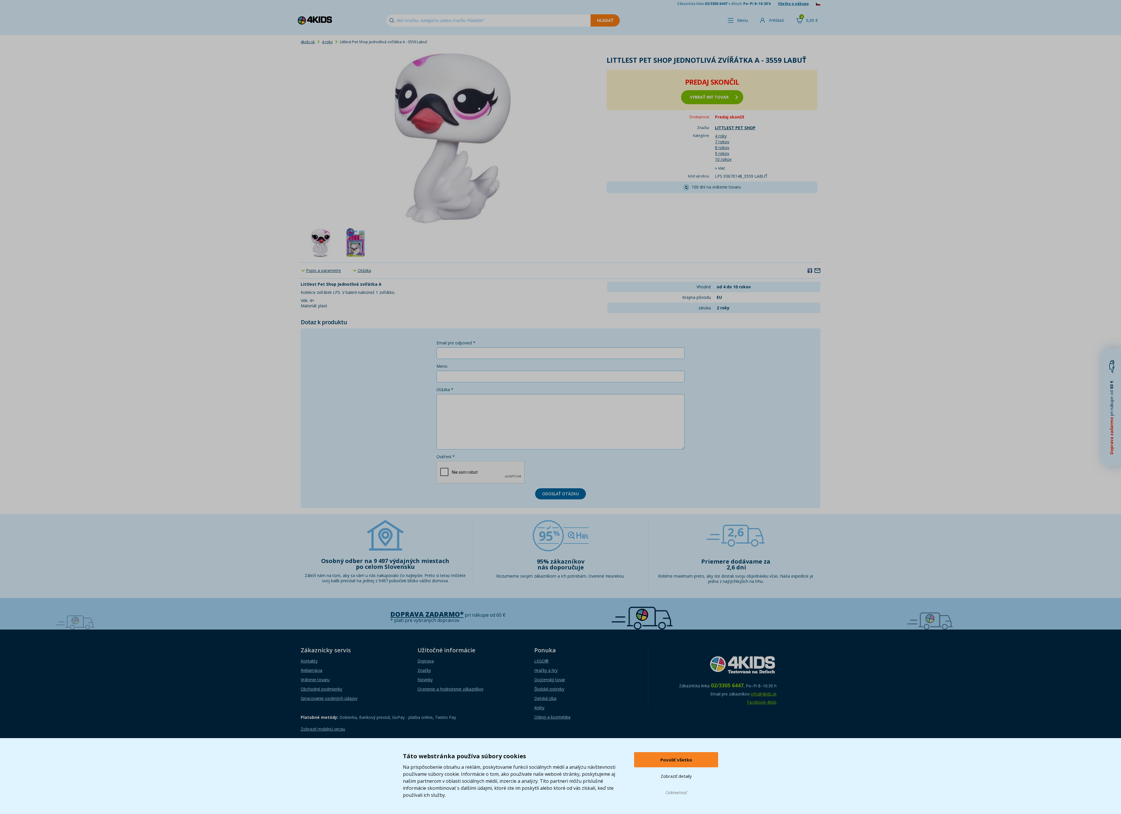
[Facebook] (809, 270)
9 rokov (722, 153)
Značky (424, 670)
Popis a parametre (323, 270)
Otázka (364, 270)
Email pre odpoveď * (456, 343)
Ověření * (445, 456)
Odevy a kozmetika (552, 717)
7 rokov (722, 141)
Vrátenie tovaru (315, 679)
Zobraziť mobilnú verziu (323, 729)
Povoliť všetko (676, 760)
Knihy (539, 707)
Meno (442, 366)
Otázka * (444, 389)
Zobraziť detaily (676, 776)
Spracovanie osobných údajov (329, 698)
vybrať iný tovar (709, 97)
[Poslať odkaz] (817, 270)
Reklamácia (311, 670)
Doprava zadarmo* (427, 614)
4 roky (327, 41)
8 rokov (722, 147)
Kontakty (309, 661)
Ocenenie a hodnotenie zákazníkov (450, 689)
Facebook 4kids (762, 702)
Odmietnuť (676, 792)
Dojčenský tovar (549, 679)
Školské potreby (549, 689)
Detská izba (545, 698)
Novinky (425, 679)
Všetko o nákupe (793, 3)
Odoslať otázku (560, 493)
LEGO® (541, 661)
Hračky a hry (546, 670)
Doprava (425, 661)
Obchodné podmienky (321, 689)
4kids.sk (308, 41)
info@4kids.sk (764, 694)
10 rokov (723, 159)
